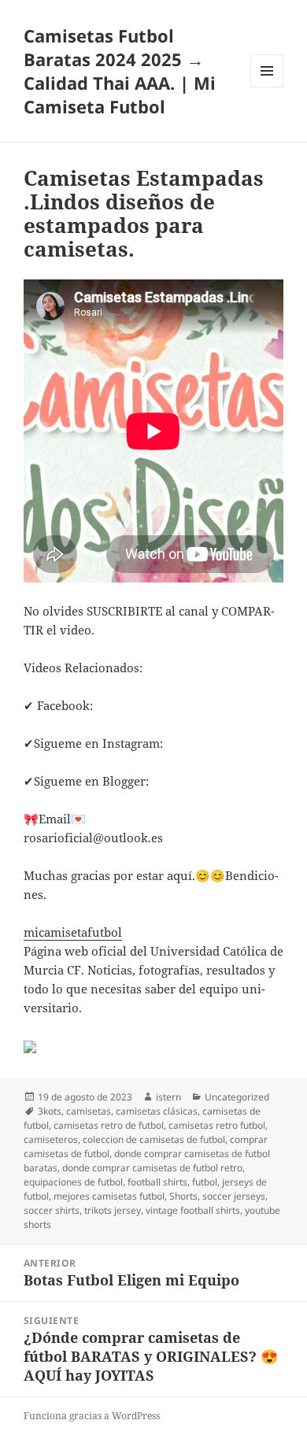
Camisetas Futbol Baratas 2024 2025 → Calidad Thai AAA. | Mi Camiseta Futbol (120, 71)
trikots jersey (112, 1210)
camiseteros (51, 1139)
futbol (204, 1182)
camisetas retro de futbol (109, 1125)
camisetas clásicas (157, 1111)
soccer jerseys (233, 1196)
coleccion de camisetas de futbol (154, 1139)
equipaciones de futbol (73, 1182)
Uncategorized (237, 1097)
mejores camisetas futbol (109, 1196)
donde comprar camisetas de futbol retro (152, 1167)
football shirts (157, 1182)
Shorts (183, 1196)
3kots (49, 1111)
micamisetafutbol (73, 932)
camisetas (88, 1111)
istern (168, 1097)
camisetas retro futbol (216, 1125)
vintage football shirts (193, 1210)
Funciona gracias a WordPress (92, 1415)
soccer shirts (52, 1210)
